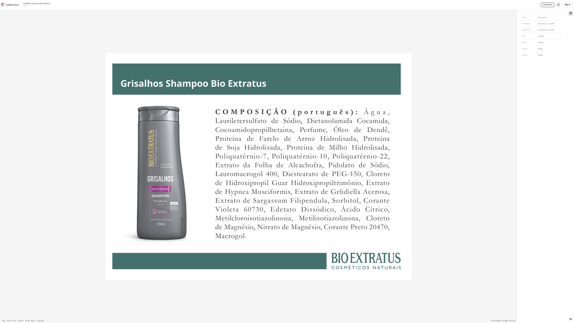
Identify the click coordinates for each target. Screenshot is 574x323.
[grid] (258, 166)
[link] (11, 4)
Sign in (567, 4)
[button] (558, 4)
